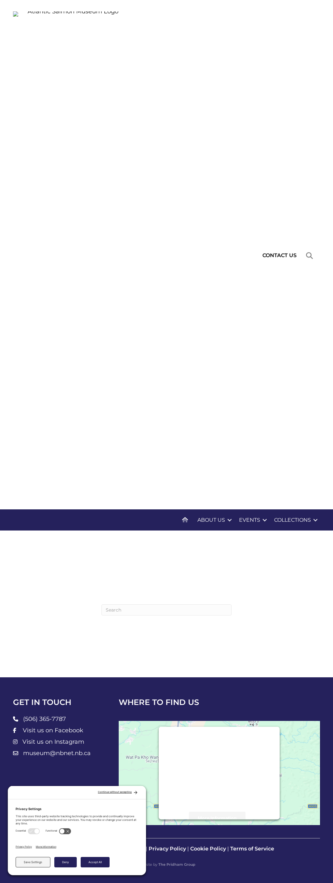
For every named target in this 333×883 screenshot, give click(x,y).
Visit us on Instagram (53, 741)
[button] (310, 256)
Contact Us (279, 255)
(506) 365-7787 (44, 719)
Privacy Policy (167, 849)
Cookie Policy (208, 849)
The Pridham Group (176, 864)
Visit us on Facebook (53, 730)
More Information (217, 818)
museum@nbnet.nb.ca (57, 753)
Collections (292, 520)
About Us (211, 520)
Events (249, 520)
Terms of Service (252, 849)
